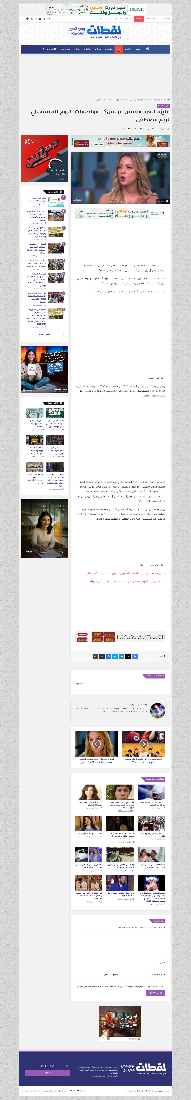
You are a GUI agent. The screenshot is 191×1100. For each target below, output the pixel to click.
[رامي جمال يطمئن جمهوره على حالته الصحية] (120, 883)
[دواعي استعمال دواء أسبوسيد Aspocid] (34, 413)
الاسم (162, 963)
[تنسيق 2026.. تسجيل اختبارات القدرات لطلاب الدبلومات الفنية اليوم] (56, 264)
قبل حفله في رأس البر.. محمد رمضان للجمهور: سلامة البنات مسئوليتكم (88, 896)
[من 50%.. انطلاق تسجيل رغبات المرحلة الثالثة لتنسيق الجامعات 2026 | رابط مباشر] (56, 278)
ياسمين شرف (162, 129)
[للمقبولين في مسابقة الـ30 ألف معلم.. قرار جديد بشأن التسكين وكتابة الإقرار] (56, 232)
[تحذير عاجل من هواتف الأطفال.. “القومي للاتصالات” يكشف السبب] (56, 215)
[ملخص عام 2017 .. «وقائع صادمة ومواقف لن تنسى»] (34, 440)
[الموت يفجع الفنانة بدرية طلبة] (88, 823)
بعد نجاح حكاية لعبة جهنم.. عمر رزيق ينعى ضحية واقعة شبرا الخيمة (121, 805)
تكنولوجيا (66, 49)
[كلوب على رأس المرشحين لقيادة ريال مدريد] (55, 440)
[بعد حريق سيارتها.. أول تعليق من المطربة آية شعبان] (88, 854)
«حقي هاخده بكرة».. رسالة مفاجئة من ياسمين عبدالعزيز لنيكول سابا (125, 573)
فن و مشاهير (155, 100)
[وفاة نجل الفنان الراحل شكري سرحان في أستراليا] (120, 854)
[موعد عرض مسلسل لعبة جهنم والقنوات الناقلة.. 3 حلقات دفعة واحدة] (120, 823)
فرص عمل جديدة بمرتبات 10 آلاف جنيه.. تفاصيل (36, 201)
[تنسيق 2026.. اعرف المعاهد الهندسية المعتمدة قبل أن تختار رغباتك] (56, 248)
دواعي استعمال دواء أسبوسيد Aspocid (36, 424)
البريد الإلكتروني (158, 975)
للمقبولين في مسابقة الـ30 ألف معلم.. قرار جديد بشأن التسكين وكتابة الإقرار (104, 19)
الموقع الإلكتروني (111, 975)
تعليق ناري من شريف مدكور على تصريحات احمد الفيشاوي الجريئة (127, 582)
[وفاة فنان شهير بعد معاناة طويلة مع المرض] (151, 792)
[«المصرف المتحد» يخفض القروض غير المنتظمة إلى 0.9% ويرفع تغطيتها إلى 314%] (55, 467)
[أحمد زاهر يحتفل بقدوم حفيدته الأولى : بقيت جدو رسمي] (151, 854)
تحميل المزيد (44, 334)
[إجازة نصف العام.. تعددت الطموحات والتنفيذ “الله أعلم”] (34, 467)
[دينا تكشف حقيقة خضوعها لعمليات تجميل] (88, 792)
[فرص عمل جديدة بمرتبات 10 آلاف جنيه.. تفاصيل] (56, 202)
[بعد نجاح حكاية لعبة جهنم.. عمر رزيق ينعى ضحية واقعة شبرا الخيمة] (120, 792)
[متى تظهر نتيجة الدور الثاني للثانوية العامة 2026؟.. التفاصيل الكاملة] (56, 297)
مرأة (78, 49)
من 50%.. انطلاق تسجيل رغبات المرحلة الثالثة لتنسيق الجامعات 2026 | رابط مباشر (36, 280)
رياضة (129, 49)
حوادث (88, 49)
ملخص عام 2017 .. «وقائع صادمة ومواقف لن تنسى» (35, 451)
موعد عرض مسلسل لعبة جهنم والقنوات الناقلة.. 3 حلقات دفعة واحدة (122, 836)
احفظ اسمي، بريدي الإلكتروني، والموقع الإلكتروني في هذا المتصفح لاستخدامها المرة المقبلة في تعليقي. (119, 987)
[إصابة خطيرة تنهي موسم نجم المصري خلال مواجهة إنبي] (55, 413)
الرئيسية (164, 100)
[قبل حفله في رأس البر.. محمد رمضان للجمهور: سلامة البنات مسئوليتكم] (88, 883)
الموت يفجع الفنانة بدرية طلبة (89, 834)
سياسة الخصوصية (49, 1091)
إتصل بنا (25, 1091)
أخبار (139, 49)
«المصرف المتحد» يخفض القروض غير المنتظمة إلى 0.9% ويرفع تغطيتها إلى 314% (55, 480)
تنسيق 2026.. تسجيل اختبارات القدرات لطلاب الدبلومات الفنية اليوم (36, 264)
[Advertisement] (95, 76)
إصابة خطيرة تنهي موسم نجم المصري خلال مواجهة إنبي (55, 424)
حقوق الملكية (35, 1091)
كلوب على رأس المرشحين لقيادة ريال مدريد (56, 451)
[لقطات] (95, 32)
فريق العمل (62, 1091)
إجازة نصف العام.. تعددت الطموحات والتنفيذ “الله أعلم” (34, 478)
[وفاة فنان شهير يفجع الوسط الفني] (151, 823)
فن (119, 49)
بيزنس (109, 49)
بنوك (99, 49)
